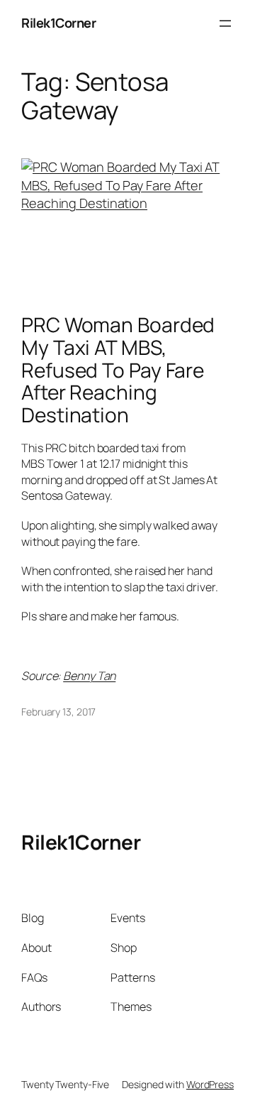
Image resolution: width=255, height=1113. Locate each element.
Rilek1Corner (58, 22)
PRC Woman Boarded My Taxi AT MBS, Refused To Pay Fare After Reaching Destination (118, 370)
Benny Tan (89, 676)
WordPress (210, 1084)
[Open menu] (225, 23)
